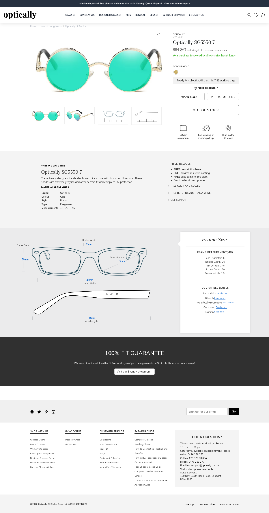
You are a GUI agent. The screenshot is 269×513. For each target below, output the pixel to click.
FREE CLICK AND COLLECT (186, 185)
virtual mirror (222, 97)
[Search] (249, 15)
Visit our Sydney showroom (134, 371)
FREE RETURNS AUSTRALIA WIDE (191, 192)
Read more (222, 294)
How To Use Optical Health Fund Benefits (150, 451)
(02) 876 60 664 (198, 458)
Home (33, 26)
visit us (129, 3)
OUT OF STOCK (206, 110)
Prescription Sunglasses (42, 453)
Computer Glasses (143, 439)
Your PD (104, 448)
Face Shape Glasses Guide (148, 466)
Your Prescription (108, 444)
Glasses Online (37, 439)
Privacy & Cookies (206, 504)
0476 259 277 (195, 454)
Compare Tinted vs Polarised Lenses (148, 473)
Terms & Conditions (229, 504)
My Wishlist (71, 444)
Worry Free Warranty (110, 467)
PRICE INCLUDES (180, 163)
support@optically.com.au (205, 465)
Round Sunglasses (51, 26)
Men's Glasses (37, 444)
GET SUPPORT (179, 199)
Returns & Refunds (109, 462)
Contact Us (105, 439)
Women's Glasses (39, 448)
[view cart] (263, 15)
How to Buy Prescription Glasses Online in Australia (150, 460)
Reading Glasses (143, 444)
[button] (128, 15)
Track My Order (72, 439)
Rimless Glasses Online (42, 467)
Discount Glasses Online (42, 462)
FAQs (102, 453)
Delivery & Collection (110, 458)
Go (234, 411)
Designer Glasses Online (42, 458)
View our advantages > (177, 3)
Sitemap (189, 504)
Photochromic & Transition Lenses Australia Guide (151, 482)
